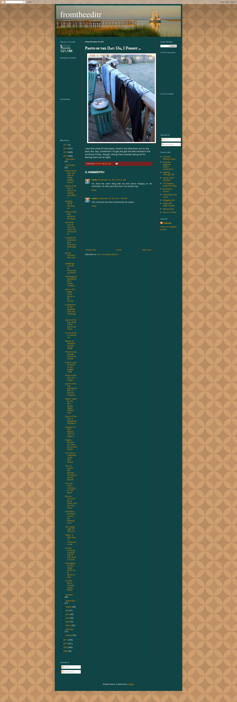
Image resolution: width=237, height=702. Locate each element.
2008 (65, 651)
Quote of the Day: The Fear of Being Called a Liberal (71, 176)
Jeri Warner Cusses (168, 190)
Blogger (130, 684)
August (69, 606)
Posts (166, 139)
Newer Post (91, 250)
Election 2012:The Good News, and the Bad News (71, 502)
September (70, 600)
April (68, 621)
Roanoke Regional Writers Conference (168, 165)
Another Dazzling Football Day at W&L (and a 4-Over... (70, 554)
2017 (65, 144)
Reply (93, 190)
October (69, 594)
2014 (65, 148)
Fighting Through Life (168, 173)
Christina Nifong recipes (169, 157)
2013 (65, 152)
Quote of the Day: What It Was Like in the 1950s (71, 324)
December (70, 159)
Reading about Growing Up (69, 204)
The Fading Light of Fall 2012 (70, 529)
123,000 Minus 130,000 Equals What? (69, 585)
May (68, 618)
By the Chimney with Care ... (70, 256)
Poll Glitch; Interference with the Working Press (70, 517)
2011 (65, 640)
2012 (65, 156)
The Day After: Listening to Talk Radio (70, 488)
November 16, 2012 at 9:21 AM (112, 179)
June (68, 614)
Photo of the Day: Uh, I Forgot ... (70, 377)
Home (119, 250)
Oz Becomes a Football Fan (71, 335)
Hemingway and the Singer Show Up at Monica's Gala (70, 570)
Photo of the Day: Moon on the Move (70, 215)
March (69, 625)
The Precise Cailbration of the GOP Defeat (71, 457)
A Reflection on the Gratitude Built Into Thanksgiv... (70, 310)
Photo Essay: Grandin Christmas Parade (71, 355)
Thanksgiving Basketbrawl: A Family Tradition (71, 281)
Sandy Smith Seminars (168, 179)
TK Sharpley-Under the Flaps (170, 184)
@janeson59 (168, 209)
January (69, 635)
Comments (169, 144)
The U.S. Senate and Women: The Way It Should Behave (71, 472)
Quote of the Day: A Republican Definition (71, 419)
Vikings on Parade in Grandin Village (70, 344)
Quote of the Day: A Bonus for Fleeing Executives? (71, 192)
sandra (94, 179)
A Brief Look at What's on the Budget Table (70, 367)
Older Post (146, 250)
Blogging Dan (169, 200)
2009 (65, 647)
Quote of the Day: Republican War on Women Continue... (71, 389)
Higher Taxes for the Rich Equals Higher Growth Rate (71, 406)
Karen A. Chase (169, 212)
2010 (65, 643)
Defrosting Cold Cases (170, 195)
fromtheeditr (81, 13)
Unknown (167, 223)
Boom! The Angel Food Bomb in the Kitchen (70, 295)
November (70, 165)
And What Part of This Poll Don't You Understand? (70, 228)
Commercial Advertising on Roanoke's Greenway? (70, 243)
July (67, 610)
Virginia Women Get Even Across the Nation (71, 444)
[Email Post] (116, 163)
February (69, 629)
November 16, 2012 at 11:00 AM (112, 198)
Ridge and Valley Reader (169, 204)
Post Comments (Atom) (107, 254)
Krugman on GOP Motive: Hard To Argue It (70, 431)
